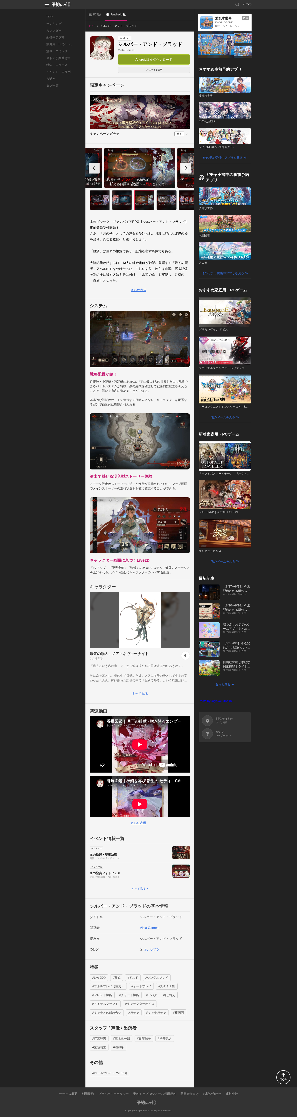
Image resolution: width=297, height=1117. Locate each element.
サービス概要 (68, 1093)
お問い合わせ (212, 1093)
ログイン (248, 4)
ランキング (54, 23)
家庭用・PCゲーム (59, 44)
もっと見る (222, 684)
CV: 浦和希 (96, 658)
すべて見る (140, 693)
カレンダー (54, 30)
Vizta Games (126, 50)
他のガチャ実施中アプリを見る (223, 273)
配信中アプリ (55, 37)
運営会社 (232, 1093)
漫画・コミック (57, 51)
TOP (49, 16)
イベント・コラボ (58, 71)
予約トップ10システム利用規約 (154, 1093)
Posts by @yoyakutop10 (215, 701)
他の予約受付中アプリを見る (223, 157)
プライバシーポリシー (113, 1093)
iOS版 (97, 14)
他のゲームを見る (223, 417)
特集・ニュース (57, 65)
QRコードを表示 (154, 69)
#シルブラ (151, 949)
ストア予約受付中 (58, 58)
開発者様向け (189, 1093)
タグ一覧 (52, 85)
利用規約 (88, 1093)
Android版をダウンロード (153, 59)
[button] (185, 168)
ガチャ (50, 78)
